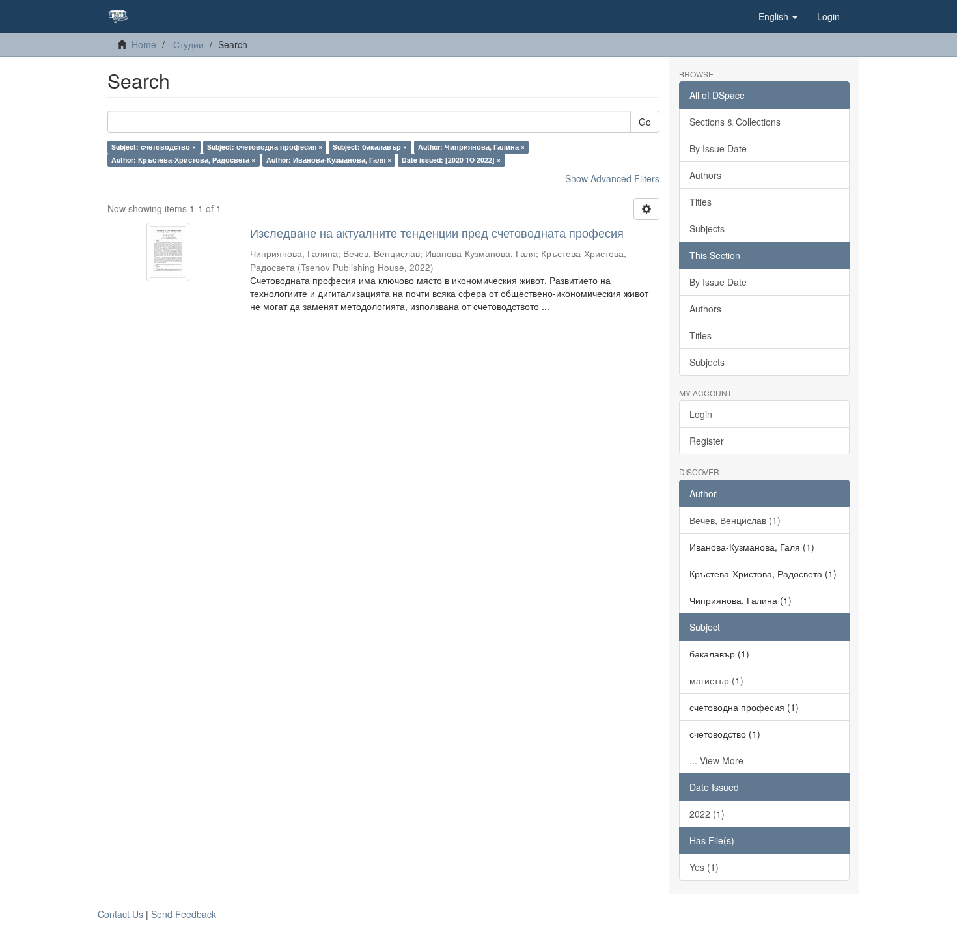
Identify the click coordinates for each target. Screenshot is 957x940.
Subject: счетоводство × (153, 147)
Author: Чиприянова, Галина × (471, 147)
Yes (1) (704, 867)
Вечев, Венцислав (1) (735, 520)
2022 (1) (707, 813)
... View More (716, 760)
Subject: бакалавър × (370, 147)
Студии (188, 44)
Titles (700, 201)
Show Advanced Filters (612, 178)
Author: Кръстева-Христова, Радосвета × (183, 160)
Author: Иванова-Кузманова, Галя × (328, 160)
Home (144, 44)
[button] (778, 16)
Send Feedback (183, 913)
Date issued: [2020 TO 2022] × (451, 160)
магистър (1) (716, 680)
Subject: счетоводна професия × (264, 147)
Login (700, 414)
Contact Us (120, 913)
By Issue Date (718, 148)
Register (706, 440)
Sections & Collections (735, 121)
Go (645, 121)
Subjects (707, 228)
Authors (705, 175)
